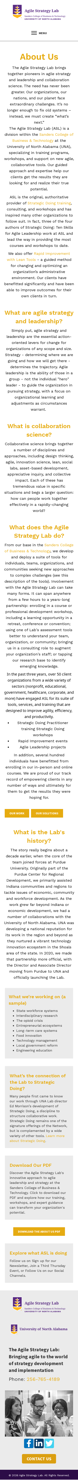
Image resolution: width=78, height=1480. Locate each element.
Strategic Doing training (49, 203)
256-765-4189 (43, 1379)
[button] (29, 1443)
